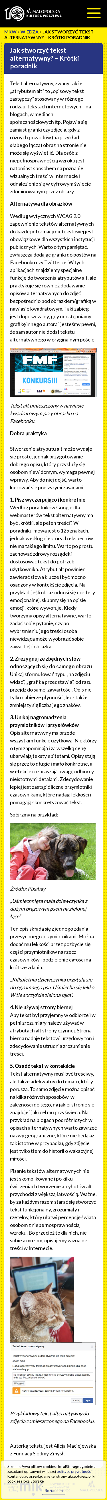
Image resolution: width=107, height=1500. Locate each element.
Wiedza (30, 31)
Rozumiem (54, 1490)
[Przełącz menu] (94, 13)
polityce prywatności (74, 1471)
